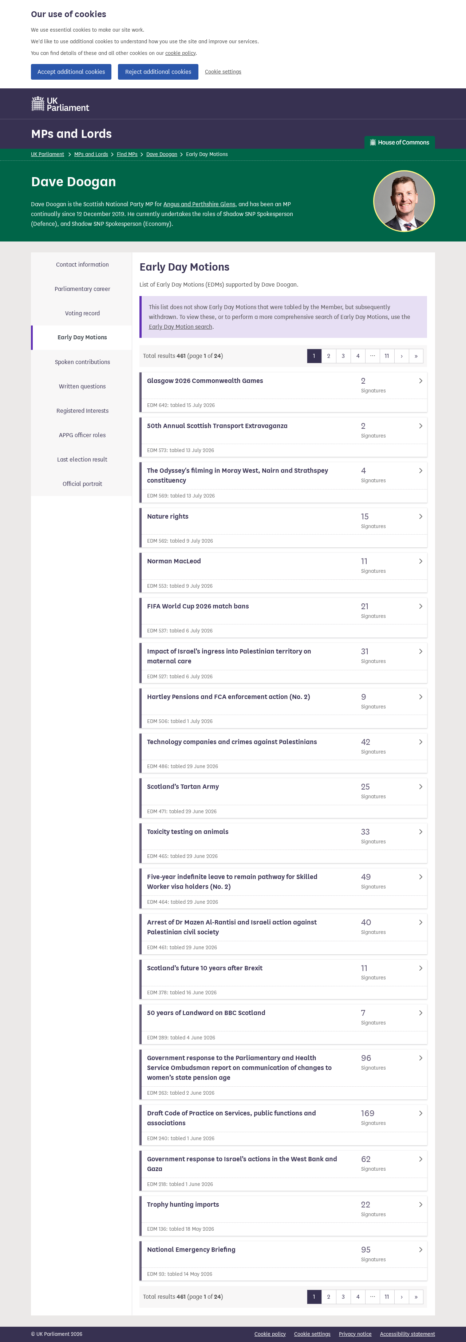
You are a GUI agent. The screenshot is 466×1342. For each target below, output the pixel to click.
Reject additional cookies (158, 71)
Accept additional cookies (71, 71)
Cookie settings (223, 72)
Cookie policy (270, 1334)
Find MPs (127, 154)
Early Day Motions (82, 337)
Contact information (82, 264)
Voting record (82, 313)
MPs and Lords (71, 133)
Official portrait (82, 483)
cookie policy (180, 53)
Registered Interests (82, 410)
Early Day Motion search (180, 326)
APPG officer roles (82, 435)
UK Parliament (47, 154)
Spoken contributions (82, 362)
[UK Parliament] (60, 104)
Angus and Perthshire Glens (199, 204)
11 (387, 355)
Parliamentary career (82, 288)
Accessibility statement (407, 1334)
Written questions (82, 386)
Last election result (82, 459)
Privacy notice (355, 1334)
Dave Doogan (161, 154)
